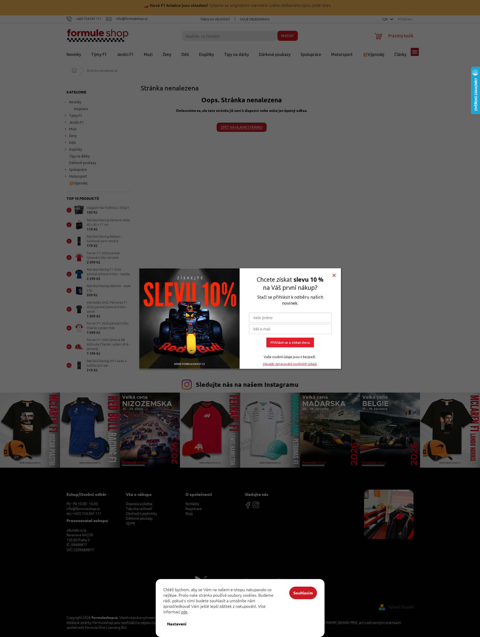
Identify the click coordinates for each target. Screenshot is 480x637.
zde (184, 611)
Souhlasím (303, 592)
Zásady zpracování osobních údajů (290, 364)
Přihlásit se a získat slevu (290, 342)
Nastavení (176, 623)
